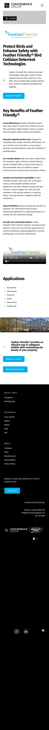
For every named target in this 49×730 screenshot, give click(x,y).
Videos (7, 425)
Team (6, 452)
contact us (12, 491)
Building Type (9, 401)
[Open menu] (42, 5)
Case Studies (9, 417)
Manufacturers (10, 456)
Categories (8, 398)
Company (8, 448)
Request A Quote (13, 96)
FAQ (5, 433)
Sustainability (9, 460)
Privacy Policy (9, 464)
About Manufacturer (15, 369)
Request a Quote (13, 359)
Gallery (7, 421)
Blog (6, 429)
